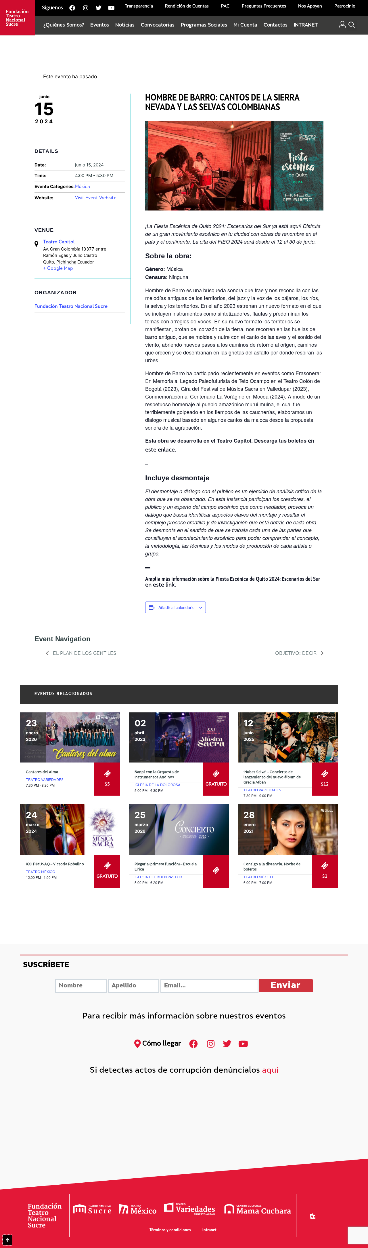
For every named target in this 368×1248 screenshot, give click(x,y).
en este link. (160, 585)
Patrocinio (344, 6)
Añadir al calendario (176, 607)
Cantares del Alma (42, 772)
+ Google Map (58, 269)
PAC (225, 6)
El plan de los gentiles (83, 653)
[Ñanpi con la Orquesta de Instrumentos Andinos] (179, 737)
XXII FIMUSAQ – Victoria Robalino (55, 864)
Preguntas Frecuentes (264, 6)
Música (82, 187)
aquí (270, 1071)
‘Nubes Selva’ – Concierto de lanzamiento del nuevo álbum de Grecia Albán (272, 777)
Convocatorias (158, 25)
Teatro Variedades (45, 780)
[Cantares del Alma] (70, 737)
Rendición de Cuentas (187, 6)
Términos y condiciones (170, 1230)
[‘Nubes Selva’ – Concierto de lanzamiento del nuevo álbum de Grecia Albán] (288, 737)
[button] (352, 25)
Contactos (276, 25)
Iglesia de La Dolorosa (158, 785)
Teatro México (40, 872)
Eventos (99, 25)
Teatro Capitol (58, 242)
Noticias (125, 25)
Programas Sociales (204, 25)
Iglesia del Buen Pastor (158, 877)
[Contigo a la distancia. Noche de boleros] (288, 829)
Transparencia (139, 6)
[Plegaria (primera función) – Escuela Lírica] (179, 829)
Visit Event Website (95, 198)
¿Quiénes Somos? (63, 25)
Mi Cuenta (245, 25)
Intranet (209, 1230)
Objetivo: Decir (296, 653)
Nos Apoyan (310, 6)
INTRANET (306, 25)
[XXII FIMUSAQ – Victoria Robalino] (70, 829)
